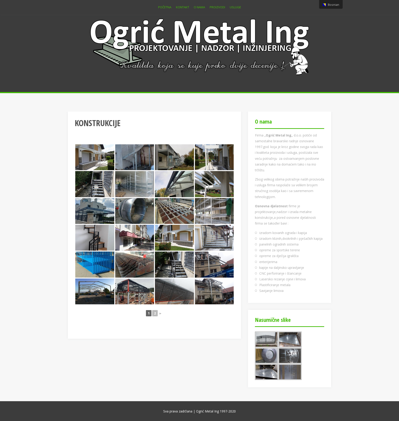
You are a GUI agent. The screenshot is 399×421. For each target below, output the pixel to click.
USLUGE (235, 7)
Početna (164, 7)
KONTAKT (182, 7)
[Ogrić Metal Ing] (199, 46)
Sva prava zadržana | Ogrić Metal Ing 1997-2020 (199, 411)
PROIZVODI (217, 7)
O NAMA (199, 7)
